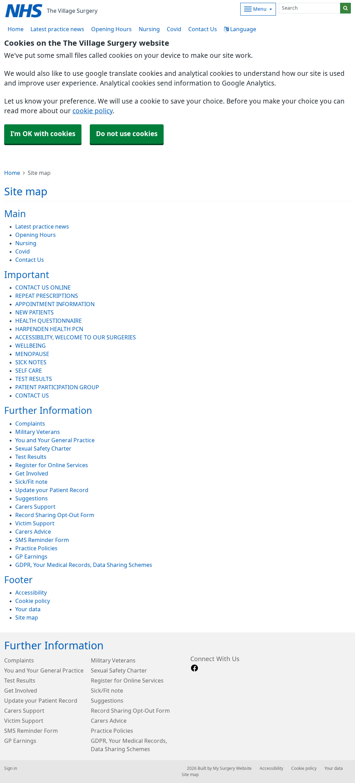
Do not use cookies (126, 134)
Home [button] (16, 29)
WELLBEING (30, 345)
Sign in (10, 768)
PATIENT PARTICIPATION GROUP (57, 387)
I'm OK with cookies (42, 134)
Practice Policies (36, 548)
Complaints (30, 423)
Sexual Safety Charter (43, 448)
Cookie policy (32, 601)
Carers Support (35, 506)
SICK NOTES (30, 362)
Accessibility (31, 592)
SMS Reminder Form (42, 540)
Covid (174, 29)
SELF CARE (28, 370)
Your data (28, 609)
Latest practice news (57, 29)
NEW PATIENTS (34, 312)
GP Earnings (31, 556)
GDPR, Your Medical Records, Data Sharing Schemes (83, 565)
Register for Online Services (51, 465)
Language (242, 29)
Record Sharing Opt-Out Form (54, 515)
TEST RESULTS (33, 379)
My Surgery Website (232, 768)
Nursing (149, 29)
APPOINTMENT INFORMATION (55, 304)
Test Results (30, 457)
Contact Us (202, 29)
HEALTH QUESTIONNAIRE (48, 320)
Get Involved (31, 473)
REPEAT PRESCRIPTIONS (46, 296)
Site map (26, 617)
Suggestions (31, 498)
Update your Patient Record (51, 490)
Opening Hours (111, 29)
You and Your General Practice (55, 440)
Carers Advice (33, 531)
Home (12, 173)
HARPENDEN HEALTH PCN (49, 329)
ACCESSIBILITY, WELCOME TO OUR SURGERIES (75, 337)
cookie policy (92, 111)
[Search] (345, 8)
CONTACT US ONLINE (43, 287)
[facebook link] (194, 668)
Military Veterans (37, 432)
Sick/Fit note (31, 481)
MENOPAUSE (32, 354)
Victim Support (34, 523)
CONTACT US (32, 395)
